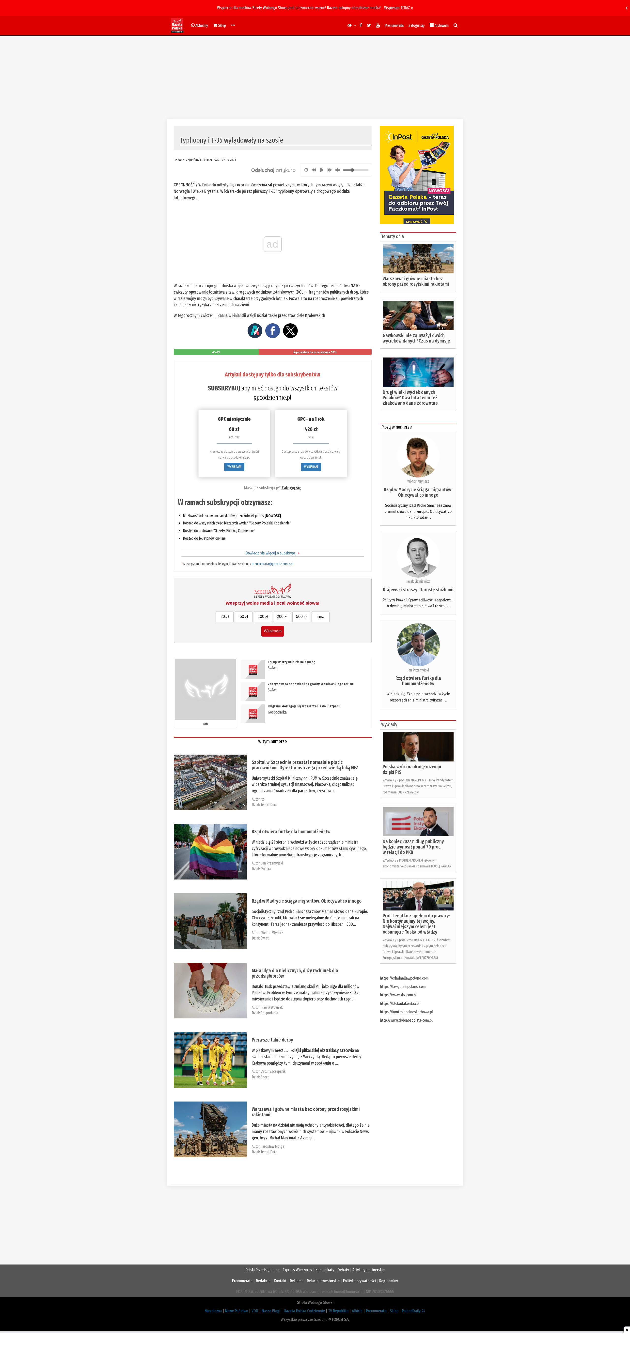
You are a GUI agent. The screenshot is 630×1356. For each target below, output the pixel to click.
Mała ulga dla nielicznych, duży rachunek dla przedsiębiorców (295, 973)
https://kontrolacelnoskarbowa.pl (406, 1011)
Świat (272, 668)
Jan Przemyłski (272, 863)
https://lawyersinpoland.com (403, 986)
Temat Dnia (269, 804)
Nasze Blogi (271, 1310)
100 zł (263, 616)
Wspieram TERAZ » (398, 7)
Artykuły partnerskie (368, 1269)
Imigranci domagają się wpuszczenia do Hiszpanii (304, 706)
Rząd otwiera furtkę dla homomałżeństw (291, 831)
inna (320, 616)
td (263, 799)
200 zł (282, 616)
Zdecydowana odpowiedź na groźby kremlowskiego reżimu (311, 684)
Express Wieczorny (297, 1269)
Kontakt (280, 1280)
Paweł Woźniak (272, 1007)
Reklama (296, 1280)
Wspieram (273, 631)
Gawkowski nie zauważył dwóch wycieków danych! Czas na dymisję (416, 338)
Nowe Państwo (236, 1310)
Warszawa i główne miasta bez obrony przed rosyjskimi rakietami (306, 1112)
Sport (265, 1077)
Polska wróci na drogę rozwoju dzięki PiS (412, 769)
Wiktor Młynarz (272, 932)
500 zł (301, 616)
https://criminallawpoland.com (404, 978)
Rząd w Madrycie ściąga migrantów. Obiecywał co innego (307, 901)
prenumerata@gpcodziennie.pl (272, 564)
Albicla (357, 1310)
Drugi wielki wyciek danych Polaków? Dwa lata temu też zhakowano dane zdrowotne (410, 397)
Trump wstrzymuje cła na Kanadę (291, 662)
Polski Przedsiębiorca (262, 1269)
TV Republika (338, 1310)
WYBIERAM (234, 467)
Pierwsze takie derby (272, 1040)
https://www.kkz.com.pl (398, 995)
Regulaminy (388, 1280)
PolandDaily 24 (413, 1310)
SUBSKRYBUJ (224, 388)
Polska (266, 868)
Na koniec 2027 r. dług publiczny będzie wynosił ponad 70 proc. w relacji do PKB (413, 846)
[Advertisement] (315, 77)
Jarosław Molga (272, 1146)
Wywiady (389, 724)
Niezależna (213, 1310)
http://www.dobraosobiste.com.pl (406, 1020)
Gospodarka (277, 712)
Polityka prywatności (359, 1280)
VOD (255, 1310)
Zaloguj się (417, 25)
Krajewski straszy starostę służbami (418, 590)
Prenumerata (394, 25)
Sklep (394, 1310)
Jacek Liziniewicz (418, 581)
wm (205, 723)
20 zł (224, 616)
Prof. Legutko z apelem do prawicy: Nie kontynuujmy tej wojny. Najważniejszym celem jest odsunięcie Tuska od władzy (416, 924)
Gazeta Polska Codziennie (304, 1310)
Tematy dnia (392, 236)
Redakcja (263, 1280)
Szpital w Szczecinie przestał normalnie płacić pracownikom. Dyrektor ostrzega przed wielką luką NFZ (305, 765)
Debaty (343, 1269)
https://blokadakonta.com (401, 1003)
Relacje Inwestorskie (323, 1280)
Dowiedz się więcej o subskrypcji (272, 553)
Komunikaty (324, 1269)
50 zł (244, 616)
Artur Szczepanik (273, 1071)
